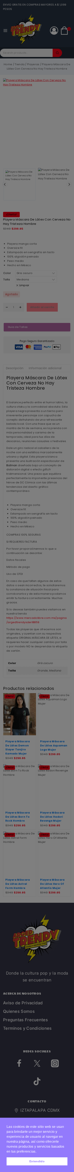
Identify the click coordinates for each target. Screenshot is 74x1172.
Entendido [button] (37, 1161)
